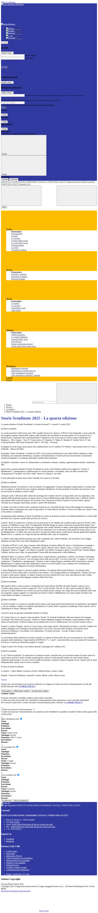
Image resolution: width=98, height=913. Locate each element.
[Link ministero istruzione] (12, 4)
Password (29, 58)
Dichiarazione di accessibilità (17, 860)
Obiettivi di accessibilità (15, 863)
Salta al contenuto (8, 2)
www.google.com (8, 747)
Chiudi (4, 115)
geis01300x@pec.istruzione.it (33, 827)
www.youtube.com (9, 775)
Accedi (4, 43)
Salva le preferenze (21, 801)
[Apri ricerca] (77, 195)
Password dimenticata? (10, 63)
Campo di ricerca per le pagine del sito (16, 402)
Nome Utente (30, 55)
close (4, 207)
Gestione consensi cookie (16, 867)
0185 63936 (14, 822)
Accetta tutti (40, 691)
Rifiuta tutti (21, 691)
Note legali (10, 853)
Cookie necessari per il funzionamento (16, 709)
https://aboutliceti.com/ (10, 719)
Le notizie (10, 409)
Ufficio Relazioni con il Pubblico (19, 858)
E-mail (27, 95)
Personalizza (7, 691)
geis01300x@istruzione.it (32, 824)
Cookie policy (11, 851)
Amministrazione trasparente (17, 870)
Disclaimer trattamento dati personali (15, 891)
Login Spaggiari (66, 100)
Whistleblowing (12, 865)
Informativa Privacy (14, 856)
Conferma (13, 179)
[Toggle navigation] (21, 195)
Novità (9, 407)
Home (8, 405)
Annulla (5, 179)
